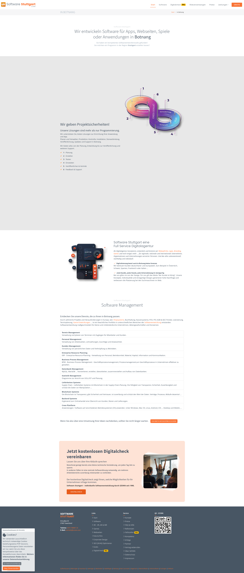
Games (116, 253)
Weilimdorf (99, 568)
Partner (128, 544)
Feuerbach (82, 568)
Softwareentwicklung (152, 322)
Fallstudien (131, 532)
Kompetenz (129, 536)
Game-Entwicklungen (81, 322)
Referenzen (129, 529)
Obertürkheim (143, 568)
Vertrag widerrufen (132, 547)
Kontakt (128, 518)
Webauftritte (163, 251)
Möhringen (74, 568)
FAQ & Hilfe (129, 525)
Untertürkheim (154, 568)
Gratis (95, 547)
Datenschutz (130, 554)
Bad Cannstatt (124, 568)
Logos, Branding (175, 251)
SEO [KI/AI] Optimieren (103, 543)
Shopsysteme (118, 320)
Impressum (129, 558)
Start (153, 5)
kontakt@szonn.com (73, 530)
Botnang (116, 568)
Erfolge (128, 540)
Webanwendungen (197, 5)
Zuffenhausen (64, 568)
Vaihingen (91, 568)
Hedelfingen (108, 568)
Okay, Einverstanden (11, 568)
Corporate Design (100, 539)
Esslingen (163, 568)
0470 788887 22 (72, 528)
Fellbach (170, 568)
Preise (211, 5)
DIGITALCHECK (76, 492)
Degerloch (134, 568)
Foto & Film (98, 536)
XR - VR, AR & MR (100, 525)
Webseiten (98, 532)
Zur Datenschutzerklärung (12, 564)
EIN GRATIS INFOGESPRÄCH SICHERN (164, 421)
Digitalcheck (178, 5)
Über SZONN (130, 551)
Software (163, 5)
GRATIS (237, 5)
